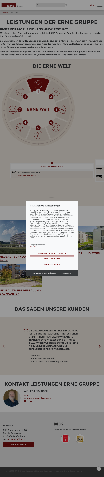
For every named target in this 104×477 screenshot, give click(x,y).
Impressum (66, 273)
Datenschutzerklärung (44, 273)
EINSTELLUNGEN (51, 264)
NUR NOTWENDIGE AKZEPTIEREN (52, 253)
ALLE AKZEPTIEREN (52, 259)
